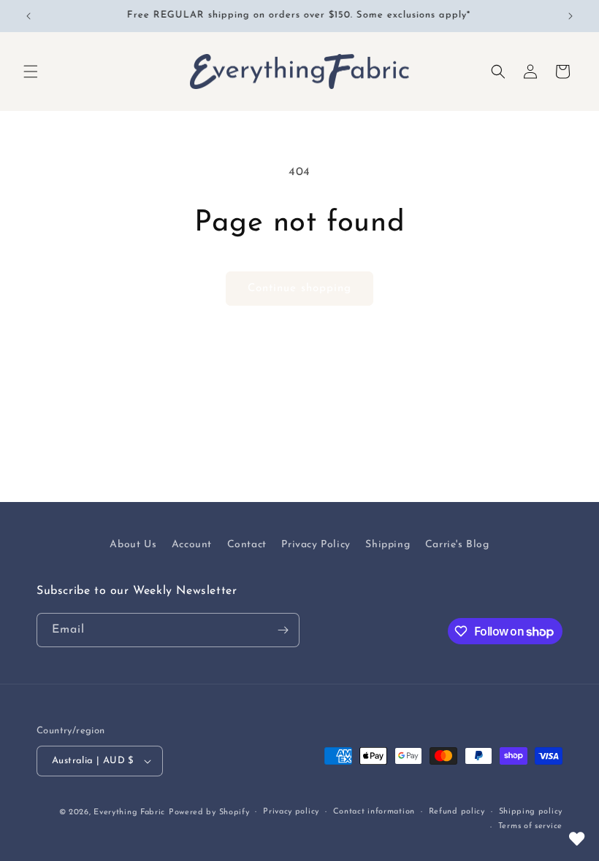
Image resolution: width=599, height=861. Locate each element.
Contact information (374, 812)
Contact (247, 544)
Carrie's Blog (457, 544)
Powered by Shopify (209, 812)
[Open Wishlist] (577, 839)
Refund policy (457, 812)
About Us (133, 544)
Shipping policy (531, 812)
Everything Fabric (129, 812)
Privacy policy (291, 812)
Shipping (387, 544)
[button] (31, 71)
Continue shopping (299, 288)
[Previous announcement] (28, 16)
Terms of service (530, 826)
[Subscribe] (283, 630)
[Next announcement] (570, 16)
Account (192, 544)
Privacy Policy (315, 544)
